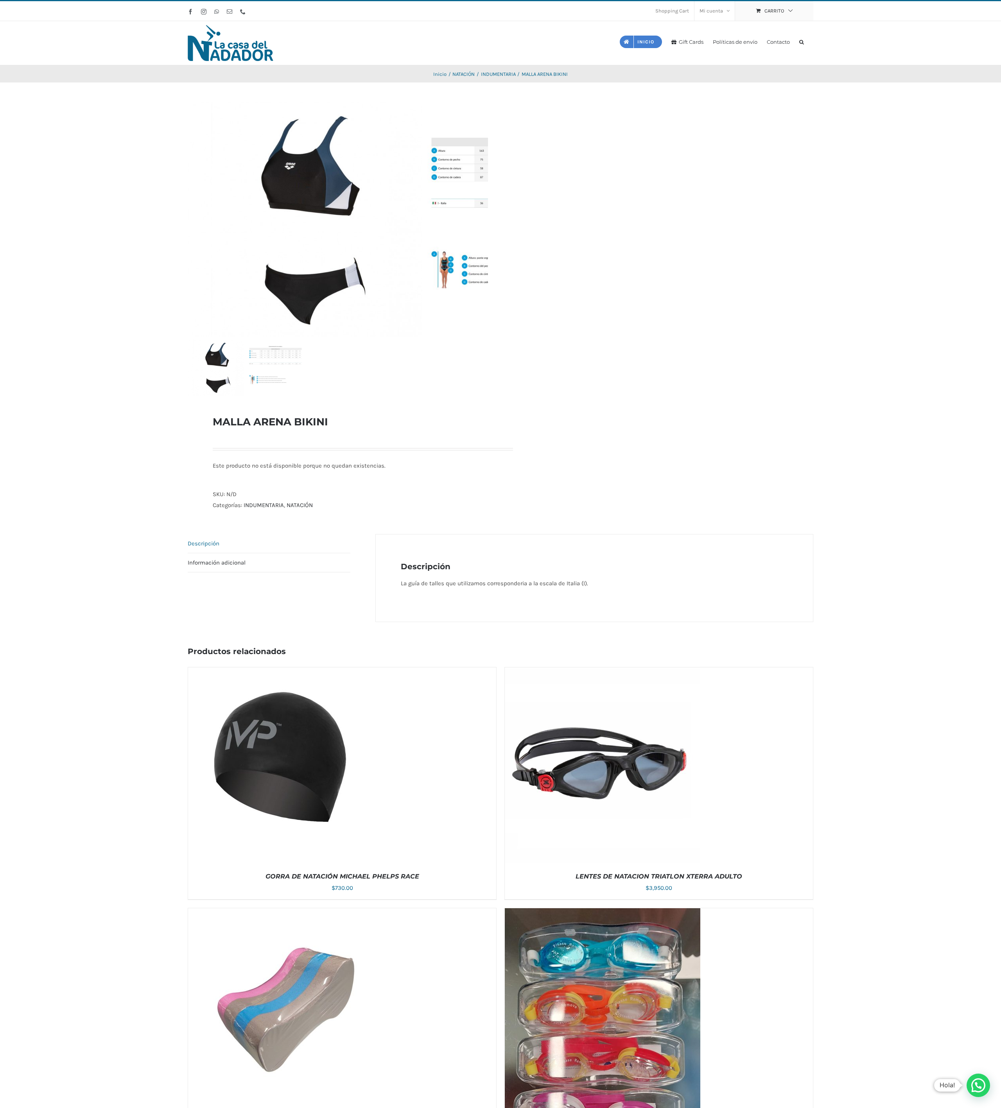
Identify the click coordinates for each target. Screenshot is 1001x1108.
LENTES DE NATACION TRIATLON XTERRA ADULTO (659, 876)
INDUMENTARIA (264, 505)
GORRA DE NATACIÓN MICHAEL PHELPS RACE (342, 876)
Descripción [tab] (203, 543)
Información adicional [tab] (217, 562)
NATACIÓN (300, 505)
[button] (801, 41)
